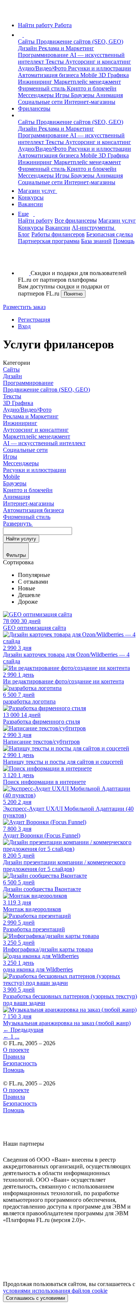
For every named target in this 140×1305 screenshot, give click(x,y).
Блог (24, 234)
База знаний (96, 241)
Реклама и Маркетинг (66, 48)
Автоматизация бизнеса (49, 75)
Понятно (73, 294)
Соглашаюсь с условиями (35, 1298)
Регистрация (34, 319)
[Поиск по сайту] (24, 260)
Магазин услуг (37, 191)
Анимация (109, 95)
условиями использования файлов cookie (55, 1291)
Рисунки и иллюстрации (99, 68)
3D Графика (114, 75)
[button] (25, 35)
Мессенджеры (36, 95)
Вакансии (30, 204)
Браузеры (83, 95)
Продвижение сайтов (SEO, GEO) (79, 41)
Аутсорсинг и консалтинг (98, 61)
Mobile (89, 75)
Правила (14, 1056)
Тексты (55, 61)
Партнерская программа (49, 241)
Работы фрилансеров (58, 234)
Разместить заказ (24, 307)
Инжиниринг (36, 82)
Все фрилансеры (76, 220)
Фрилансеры (34, 108)
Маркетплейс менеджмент (87, 82)
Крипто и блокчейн (91, 88)
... (17, 1036)
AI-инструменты (94, 227)
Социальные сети (41, 102)
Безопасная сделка (109, 234)
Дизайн (28, 48)
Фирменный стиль (42, 88)
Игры (63, 95)
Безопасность (20, 1063)
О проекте (16, 1050)
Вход (24, 326)
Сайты (27, 41)
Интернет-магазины (89, 102)
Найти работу (35, 220)
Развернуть (18, 523)
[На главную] (10, 12)
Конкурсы (31, 197)
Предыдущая (23, 1030)
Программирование (44, 55)
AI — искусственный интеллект (44, 443)
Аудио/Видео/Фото (43, 68)
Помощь (123, 241)
